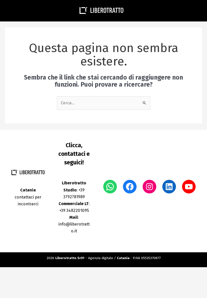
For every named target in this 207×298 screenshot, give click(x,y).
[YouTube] (189, 186)
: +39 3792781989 (74, 190)
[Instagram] (149, 186)
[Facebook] (130, 186)
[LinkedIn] (169, 186)
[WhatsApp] (110, 186)
